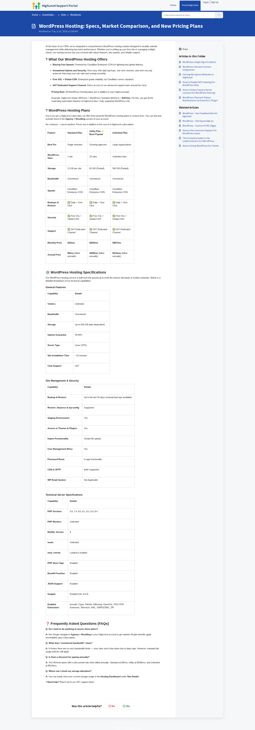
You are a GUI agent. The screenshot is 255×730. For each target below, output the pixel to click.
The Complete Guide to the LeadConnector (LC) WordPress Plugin (198, 139)
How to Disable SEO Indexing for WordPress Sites (199, 83)
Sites (63, 14)
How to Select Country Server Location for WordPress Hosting (199, 91)
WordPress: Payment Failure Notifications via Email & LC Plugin (200, 99)
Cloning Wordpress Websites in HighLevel (198, 76)
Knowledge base (190, 5)
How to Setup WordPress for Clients (201, 145)
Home (173, 5)
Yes (128, 706)
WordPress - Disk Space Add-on (198, 120)
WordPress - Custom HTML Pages (199, 125)
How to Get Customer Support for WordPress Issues (200, 132)
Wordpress (75, 14)
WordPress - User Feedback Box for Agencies (200, 115)
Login (206, 2)
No (113, 706)
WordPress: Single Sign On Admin (199, 62)
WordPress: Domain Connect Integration (197, 68)
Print (185, 49)
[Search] (219, 15)
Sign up (214, 2)
